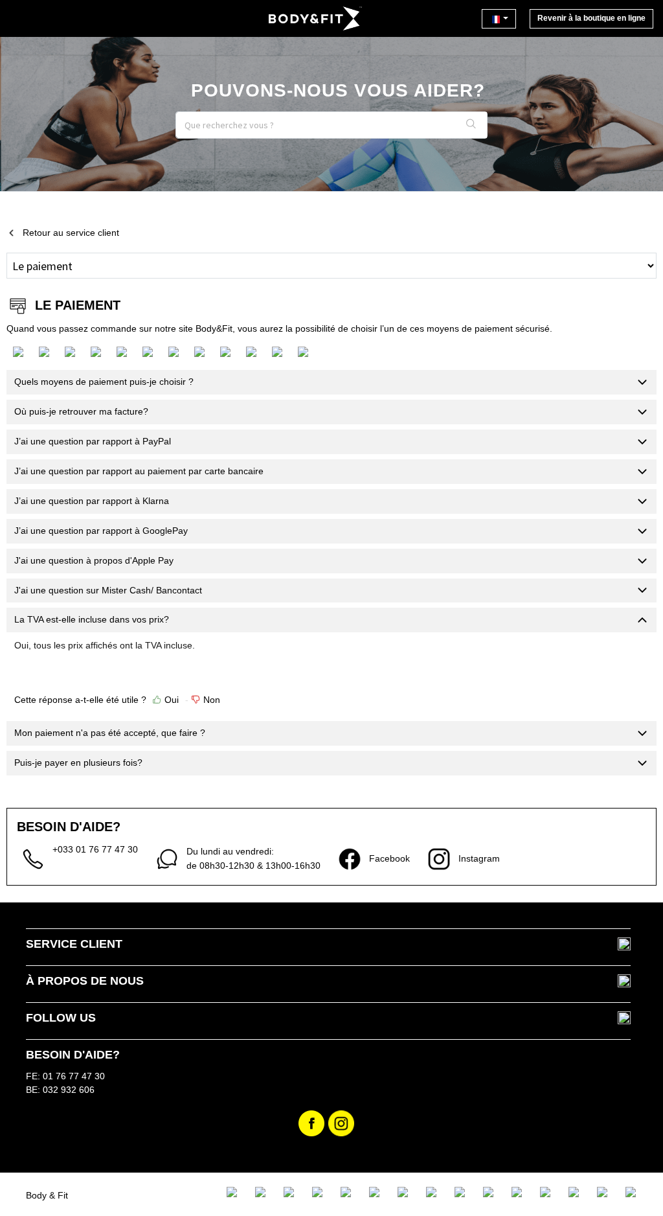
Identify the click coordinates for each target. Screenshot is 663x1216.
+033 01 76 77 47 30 (95, 849)
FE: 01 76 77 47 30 (65, 1076)
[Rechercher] (471, 125)
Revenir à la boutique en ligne (591, 18)
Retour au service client (71, 232)
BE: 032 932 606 (60, 1089)
